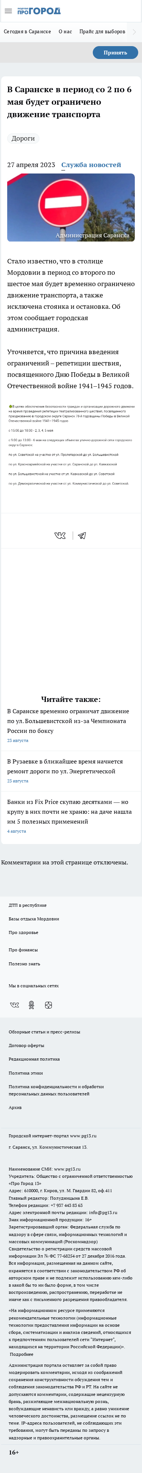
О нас (65, 31)
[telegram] (84, 535)
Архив (15, 1107)
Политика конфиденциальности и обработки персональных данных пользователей (56, 1090)
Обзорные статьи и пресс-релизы (44, 1032)
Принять (115, 52)
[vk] (60, 535)
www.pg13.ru (83, 1135)
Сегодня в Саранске (27, 31)
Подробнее (21, 1354)
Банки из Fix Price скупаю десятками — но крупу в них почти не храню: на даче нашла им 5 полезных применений (69, 816)
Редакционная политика (34, 1059)
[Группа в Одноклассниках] (31, 1005)
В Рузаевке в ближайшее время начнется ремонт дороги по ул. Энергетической (65, 770)
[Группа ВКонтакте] (14, 1005)
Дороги (23, 138)
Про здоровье (23, 932)
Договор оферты (26, 1045)
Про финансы (23, 950)
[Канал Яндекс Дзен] (48, 1005)
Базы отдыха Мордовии (34, 919)
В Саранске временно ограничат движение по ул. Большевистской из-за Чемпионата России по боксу (68, 725)
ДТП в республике (28, 905)
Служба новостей (91, 164)
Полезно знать (24, 964)
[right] (134, 32)
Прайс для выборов (102, 31)
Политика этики (26, 1073)
